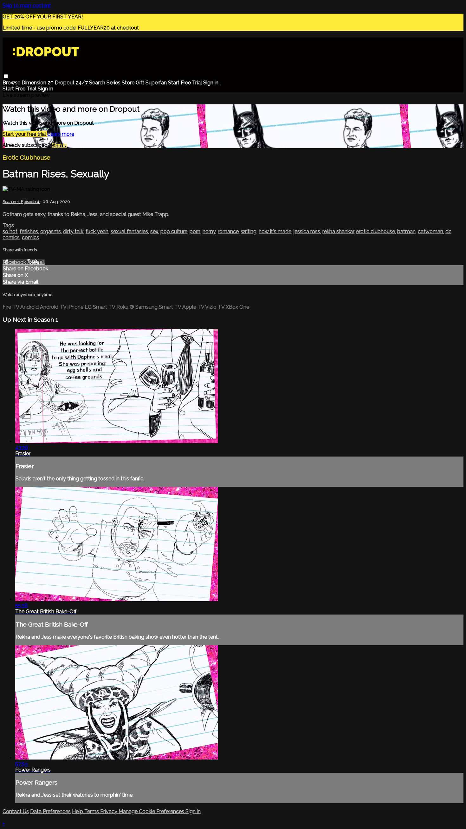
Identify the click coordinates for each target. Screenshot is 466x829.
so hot (10, 231)
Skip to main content (27, 6)
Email (38, 262)
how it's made (275, 231)
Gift (140, 83)
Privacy (109, 811)
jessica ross (307, 231)
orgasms (50, 231)
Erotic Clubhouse (26, 157)
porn (195, 231)
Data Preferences (50, 811)
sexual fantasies (129, 231)
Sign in (210, 83)
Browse (12, 83)
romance (228, 231)
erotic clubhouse (375, 231)
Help (78, 811)
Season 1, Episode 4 (21, 201)
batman (406, 231)
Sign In (45, 89)
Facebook (15, 262)
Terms (92, 811)
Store (128, 83)
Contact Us (16, 811)
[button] (6, 76)
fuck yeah (97, 231)
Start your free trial (25, 134)
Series (113, 83)
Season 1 (46, 319)
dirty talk (73, 231)
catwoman (430, 231)
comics (30, 237)
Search (98, 83)
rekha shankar (338, 231)
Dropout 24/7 (72, 83)
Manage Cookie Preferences (152, 811)
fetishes (29, 231)
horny (209, 231)
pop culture (173, 231)
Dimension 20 (38, 83)
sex (154, 231)
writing (248, 231)
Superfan (156, 83)
